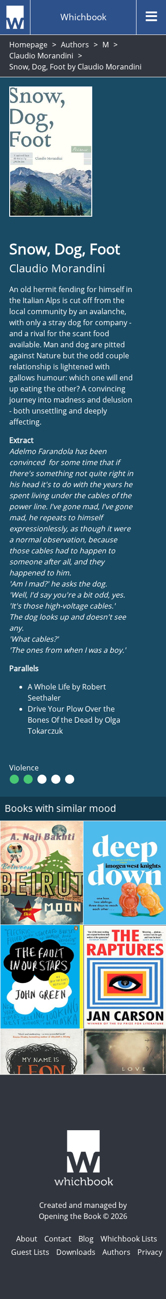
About (26, 1239)
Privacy (149, 1252)
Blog (86, 1239)
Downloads (75, 1252)
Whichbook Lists (129, 1239)
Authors (75, 45)
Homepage (28, 45)
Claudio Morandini (41, 56)
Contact (57, 1239)
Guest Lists (30, 1252)
